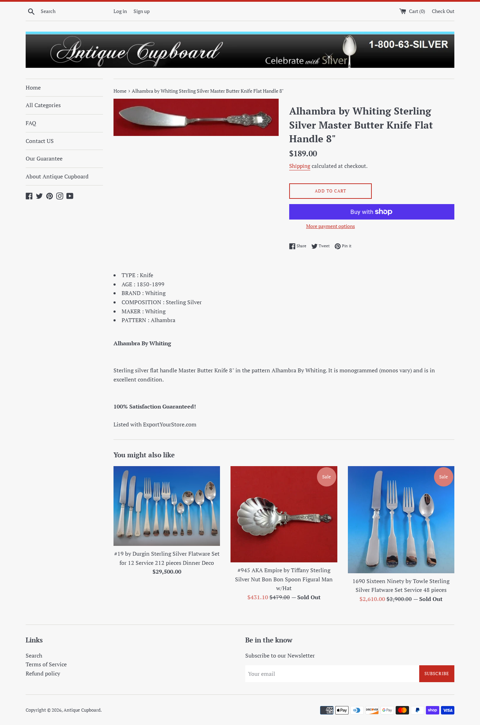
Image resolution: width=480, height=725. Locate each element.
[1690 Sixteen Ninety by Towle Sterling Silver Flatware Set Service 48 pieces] (401, 519)
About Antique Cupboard (57, 176)
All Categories (43, 105)
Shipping (299, 165)
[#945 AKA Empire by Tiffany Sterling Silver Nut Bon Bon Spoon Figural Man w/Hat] (284, 514)
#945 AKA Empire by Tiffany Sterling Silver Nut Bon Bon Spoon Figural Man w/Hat (284, 579)
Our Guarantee (44, 158)
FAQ (31, 123)
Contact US (40, 141)
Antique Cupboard (82, 710)
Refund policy (43, 673)
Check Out (443, 11)
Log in (120, 11)
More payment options (330, 226)
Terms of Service (46, 664)
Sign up (142, 11)
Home (33, 87)
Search (34, 655)
